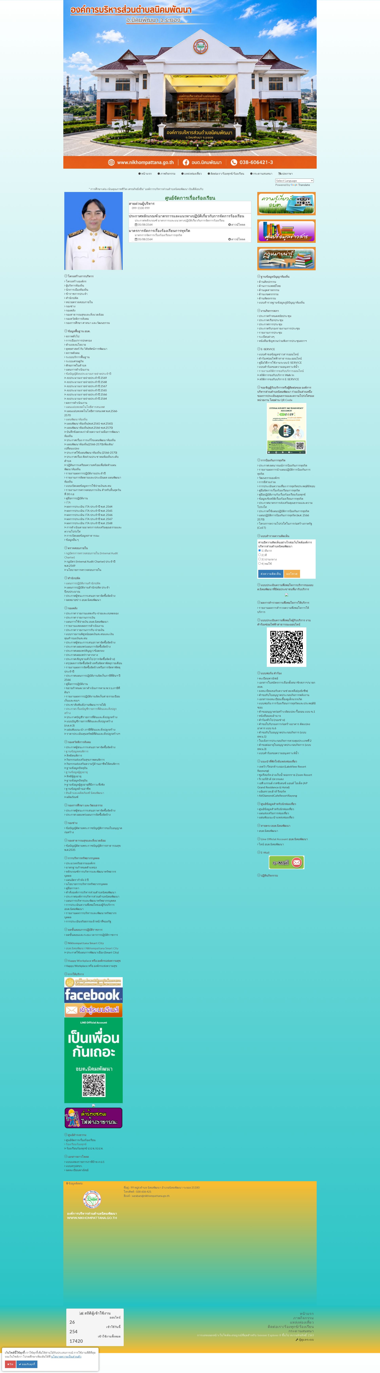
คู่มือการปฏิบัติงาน (76, 498)
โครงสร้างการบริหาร (80, 276)
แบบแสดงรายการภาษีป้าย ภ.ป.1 (84, 1161)
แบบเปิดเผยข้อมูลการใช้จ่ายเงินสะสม (88, 485)
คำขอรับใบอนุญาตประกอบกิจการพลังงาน (283, 695)
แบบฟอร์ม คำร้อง (271, 673)
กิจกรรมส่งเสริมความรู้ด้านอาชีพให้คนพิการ (93, 763)
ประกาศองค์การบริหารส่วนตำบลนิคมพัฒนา (92, 896)
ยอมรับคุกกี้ (28, 1364)
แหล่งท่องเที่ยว (193, 173)
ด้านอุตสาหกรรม (268, 290)
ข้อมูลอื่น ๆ (72, 539)
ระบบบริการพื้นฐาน (77, 357)
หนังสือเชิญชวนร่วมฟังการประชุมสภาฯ (282, 340)
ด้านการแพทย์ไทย (269, 285)
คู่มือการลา (72, 888)
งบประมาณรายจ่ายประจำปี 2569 (86, 377)
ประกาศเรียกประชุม (270, 320)
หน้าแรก (146, 173)
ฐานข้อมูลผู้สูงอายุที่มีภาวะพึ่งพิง (85, 784)
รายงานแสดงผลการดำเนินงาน (84, 625)
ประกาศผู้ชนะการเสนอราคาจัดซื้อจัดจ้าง (90, 595)
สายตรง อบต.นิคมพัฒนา (275, 825)
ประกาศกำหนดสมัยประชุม (274, 316)
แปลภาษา (287, 173)
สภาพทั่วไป (72, 336)
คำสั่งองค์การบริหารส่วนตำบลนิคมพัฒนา (90, 892)
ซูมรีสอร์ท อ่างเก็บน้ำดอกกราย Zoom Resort (285, 774)
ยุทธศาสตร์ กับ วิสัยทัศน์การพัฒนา (86, 348)
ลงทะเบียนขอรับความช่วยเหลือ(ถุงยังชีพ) (283, 690)
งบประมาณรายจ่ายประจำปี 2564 (86, 398)
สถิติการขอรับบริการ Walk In (276, 375)
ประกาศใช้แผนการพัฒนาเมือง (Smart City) (92, 952)
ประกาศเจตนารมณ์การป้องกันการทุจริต (282, 465)
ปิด (11, 1364)
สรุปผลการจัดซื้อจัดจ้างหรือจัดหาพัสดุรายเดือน (93, 663)
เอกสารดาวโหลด (78, 1156)
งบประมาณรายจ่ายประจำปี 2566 (86, 394)
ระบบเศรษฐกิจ (74, 361)
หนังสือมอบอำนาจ (269, 715)
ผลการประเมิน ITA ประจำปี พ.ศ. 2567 (89, 519)
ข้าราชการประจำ (76, 293)
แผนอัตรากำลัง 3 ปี (77, 879)
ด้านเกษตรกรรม (268, 294)
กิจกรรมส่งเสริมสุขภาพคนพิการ (85, 759)
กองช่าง (70, 306)
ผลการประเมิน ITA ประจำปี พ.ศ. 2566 (89, 514)
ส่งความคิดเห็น (271, 573)
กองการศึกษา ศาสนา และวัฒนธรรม (87, 322)
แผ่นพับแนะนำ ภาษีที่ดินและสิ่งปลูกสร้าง (90, 729)
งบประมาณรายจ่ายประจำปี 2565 (86, 390)
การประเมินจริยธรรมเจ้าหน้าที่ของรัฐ (88, 921)
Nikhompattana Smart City (85, 943)
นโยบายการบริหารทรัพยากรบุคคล (86, 884)
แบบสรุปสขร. (73, 1166)
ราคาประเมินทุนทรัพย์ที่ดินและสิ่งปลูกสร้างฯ (93, 733)
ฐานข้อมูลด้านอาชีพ (77, 788)
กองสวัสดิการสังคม (77, 318)
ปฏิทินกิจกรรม (269, 875)
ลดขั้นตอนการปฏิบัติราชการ (85, 929)
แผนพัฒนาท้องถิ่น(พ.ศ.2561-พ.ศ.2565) (89, 423)
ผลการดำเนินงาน (76, 402)
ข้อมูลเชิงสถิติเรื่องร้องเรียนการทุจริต (280, 498)
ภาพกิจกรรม (167, 173)
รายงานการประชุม (270, 332)
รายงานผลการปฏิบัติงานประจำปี (85, 473)
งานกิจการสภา (269, 310)
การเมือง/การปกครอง (78, 340)
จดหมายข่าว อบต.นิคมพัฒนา (83, 599)
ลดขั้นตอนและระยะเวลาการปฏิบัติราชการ (91, 934)
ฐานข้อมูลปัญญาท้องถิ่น (275, 276)
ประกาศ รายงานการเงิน (80, 617)
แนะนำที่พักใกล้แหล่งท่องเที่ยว (278, 761)
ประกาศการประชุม (270, 324)
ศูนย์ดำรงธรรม (76, 1135)
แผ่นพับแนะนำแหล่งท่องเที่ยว (276, 817)
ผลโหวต (292, 573)
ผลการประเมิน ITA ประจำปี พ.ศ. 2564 (89, 506)
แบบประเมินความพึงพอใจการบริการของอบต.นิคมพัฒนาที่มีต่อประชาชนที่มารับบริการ (285, 587)
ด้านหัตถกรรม (267, 298)
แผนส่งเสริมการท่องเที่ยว (273, 813)
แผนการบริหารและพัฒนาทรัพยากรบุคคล (90, 900)
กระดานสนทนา (262, 173)
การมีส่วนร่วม (267, 482)
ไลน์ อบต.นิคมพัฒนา (271, 844)
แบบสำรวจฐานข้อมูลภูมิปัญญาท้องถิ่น (281, 302)
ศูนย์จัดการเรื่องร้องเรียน (80, 1140)
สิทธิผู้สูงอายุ (73, 776)
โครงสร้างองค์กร (75, 281)
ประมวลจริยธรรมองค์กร (80, 863)
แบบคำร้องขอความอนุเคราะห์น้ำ (278, 366)
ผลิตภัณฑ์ (72, 797)
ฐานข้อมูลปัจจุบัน (76, 768)
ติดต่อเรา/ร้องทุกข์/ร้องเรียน (227, 173)
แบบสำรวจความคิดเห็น (274, 536)
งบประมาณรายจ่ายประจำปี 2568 (86, 382)
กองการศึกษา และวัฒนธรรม (85, 805)
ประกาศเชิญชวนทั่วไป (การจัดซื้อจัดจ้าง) (90, 659)
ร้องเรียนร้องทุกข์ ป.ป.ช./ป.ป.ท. (84, 1148)
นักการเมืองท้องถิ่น (76, 289)
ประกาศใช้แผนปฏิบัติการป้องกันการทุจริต (283, 511)
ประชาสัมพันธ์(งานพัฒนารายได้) (85, 704)
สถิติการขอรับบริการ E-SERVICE (279, 379)
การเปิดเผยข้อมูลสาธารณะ (83, 535)
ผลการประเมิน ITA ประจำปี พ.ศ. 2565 (89, 510)
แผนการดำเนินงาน (77, 369)
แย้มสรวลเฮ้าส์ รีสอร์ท (272, 791)
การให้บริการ (75, 974)
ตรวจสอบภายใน (77, 548)
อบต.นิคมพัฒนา (268, 830)
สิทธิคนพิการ (74, 755)
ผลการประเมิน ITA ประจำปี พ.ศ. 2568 (89, 523)
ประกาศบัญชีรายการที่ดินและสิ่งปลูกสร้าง (91, 717)
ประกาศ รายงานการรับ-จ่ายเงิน (84, 630)
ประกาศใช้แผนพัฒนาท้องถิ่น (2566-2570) (91, 452)
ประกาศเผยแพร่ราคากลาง (81, 654)
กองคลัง (70, 310)
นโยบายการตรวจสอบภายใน (83, 569)
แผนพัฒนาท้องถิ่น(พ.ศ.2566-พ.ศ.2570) (89, 427)
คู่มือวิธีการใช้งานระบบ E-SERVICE (280, 362)
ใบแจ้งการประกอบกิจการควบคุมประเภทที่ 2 (285, 740)
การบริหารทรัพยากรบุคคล (83, 858)
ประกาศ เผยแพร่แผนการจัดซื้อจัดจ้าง (88, 646)
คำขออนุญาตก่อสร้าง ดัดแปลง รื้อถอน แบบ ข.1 (286, 711)
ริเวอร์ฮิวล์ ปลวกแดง (271, 779)
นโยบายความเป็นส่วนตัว (66, 1356)
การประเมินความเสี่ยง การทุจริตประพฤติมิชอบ (286, 486)
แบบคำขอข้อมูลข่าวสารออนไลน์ (278, 354)
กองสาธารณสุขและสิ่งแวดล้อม (84, 314)
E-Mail (264, 852)
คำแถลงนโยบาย (75, 344)
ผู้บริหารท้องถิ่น (74, 285)
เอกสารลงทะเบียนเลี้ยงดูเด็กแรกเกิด (280, 699)
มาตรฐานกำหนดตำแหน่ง (81, 867)
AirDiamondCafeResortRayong (277, 795)
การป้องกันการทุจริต (272, 460)
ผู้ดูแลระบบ (306, 1339)
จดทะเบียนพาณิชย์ (76, 1170)
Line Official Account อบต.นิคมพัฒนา (284, 839)
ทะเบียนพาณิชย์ (268, 678)
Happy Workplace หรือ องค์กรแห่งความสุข (94, 960)
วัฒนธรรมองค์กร (269, 477)
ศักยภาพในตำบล (75, 365)
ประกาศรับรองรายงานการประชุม (279, 328)
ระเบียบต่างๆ (266, 336)
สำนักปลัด (71, 298)
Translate (304, 184)
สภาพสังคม (72, 353)
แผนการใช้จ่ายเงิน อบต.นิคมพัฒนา (86, 621)
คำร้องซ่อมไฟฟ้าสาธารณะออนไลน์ (280, 358)
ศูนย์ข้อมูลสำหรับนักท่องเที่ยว (278, 804)
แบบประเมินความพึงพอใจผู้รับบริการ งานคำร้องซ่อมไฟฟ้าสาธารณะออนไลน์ (284, 622)
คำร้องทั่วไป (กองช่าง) (271, 719)
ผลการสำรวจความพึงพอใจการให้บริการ (284, 602)
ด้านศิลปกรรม (267, 281)
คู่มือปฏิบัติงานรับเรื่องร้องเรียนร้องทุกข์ (282, 494)
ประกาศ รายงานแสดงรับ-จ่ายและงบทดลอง (92, 613)
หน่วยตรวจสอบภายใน (79, 302)
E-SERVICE (267, 349)
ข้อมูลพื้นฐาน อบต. (78, 331)
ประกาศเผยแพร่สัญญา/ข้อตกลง (84, 650)
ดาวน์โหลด (238, 224)
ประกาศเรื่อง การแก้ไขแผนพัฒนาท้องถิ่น (91, 440)
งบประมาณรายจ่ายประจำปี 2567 (86, 386)
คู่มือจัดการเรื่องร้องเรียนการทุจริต (279, 490)
